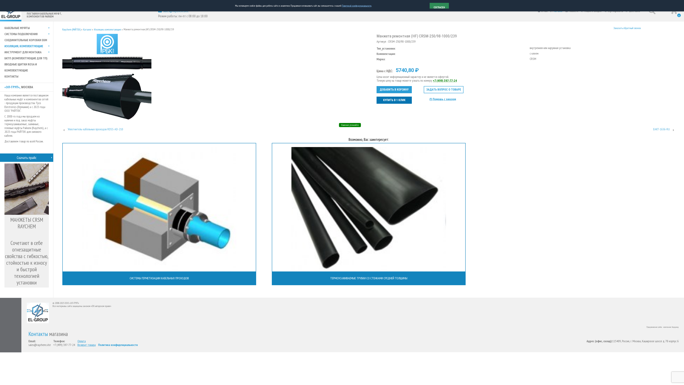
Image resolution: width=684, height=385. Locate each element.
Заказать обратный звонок (627, 28)
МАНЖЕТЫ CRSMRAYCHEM (26, 223)
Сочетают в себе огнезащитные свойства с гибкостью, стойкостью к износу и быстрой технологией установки (26, 262)
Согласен (439, 7)
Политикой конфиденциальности (356, 5)
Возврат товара (86, 345)
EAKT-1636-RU (661, 129)
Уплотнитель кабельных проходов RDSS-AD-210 (95, 129)
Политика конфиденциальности (118, 345)
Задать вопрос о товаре (443, 89)
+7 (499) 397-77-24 (445, 80)
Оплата (81, 341)
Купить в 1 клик (394, 100)
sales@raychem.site (39, 345)
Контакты (38, 333)
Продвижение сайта (654, 327)
